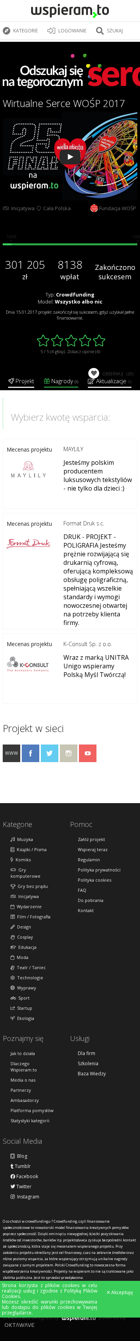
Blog (21, 1156)
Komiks (22, 859)
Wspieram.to (79, 1319)
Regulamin (89, 859)
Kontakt (86, 910)
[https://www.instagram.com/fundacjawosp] (68, 759)
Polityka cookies (94, 880)
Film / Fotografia (33, 917)
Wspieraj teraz (93, 849)
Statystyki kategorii (29, 1120)
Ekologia (24, 1018)
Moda (21, 957)
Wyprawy (25, 988)
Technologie (29, 977)
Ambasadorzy (24, 1100)
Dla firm (86, 1053)
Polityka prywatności (99, 870)
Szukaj (114, 30)
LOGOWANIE (71, 30)
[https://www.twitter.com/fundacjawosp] (49, 759)
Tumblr (22, 1166)
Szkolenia (88, 1064)
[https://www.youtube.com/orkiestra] (87, 759)
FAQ (82, 890)
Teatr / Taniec (30, 967)
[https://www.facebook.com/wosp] (30, 759)
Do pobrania (90, 900)
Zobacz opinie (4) (83, 351)
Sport (23, 998)
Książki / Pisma (30, 849)
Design (23, 927)
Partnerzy (20, 1090)
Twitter (23, 1187)
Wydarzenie (28, 906)
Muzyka (24, 839)
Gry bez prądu (31, 886)
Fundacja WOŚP (117, 208)
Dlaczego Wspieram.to (23, 1067)
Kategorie (25, 30)
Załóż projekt (91, 839)
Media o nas (22, 1080)
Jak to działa (22, 1053)
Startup (23, 1008)
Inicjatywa (22, 208)
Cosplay (24, 937)
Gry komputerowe (25, 873)
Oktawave (19, 1325)
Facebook (26, 1176)
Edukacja (26, 947)
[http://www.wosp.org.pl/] (11, 759)
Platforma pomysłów (32, 1110)
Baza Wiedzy (92, 1074)
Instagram (27, 1197)
